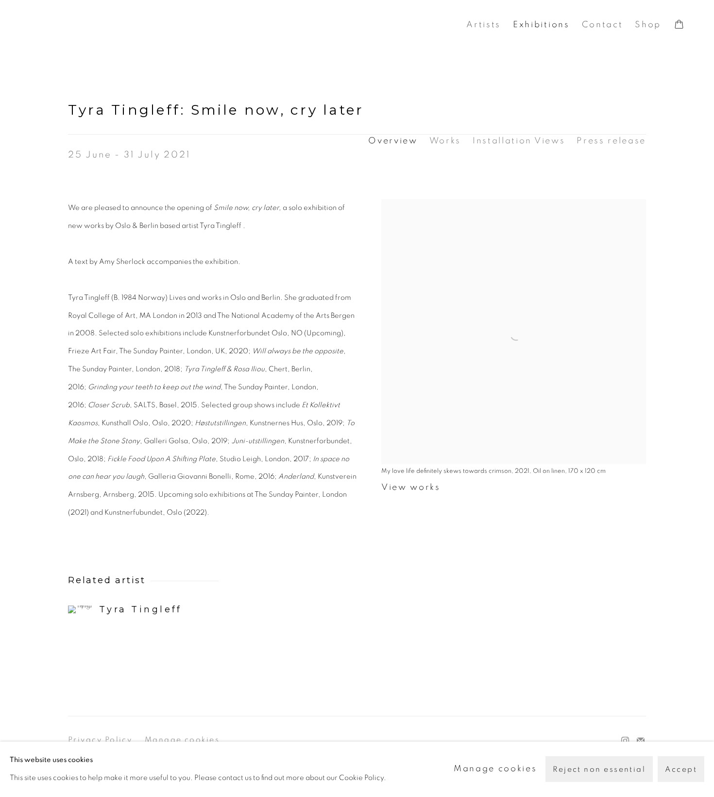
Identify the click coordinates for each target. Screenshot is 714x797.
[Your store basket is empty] (679, 25)
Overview (392, 141)
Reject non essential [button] (599, 770)
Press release (611, 141)
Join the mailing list (640, 741)
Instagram (625, 741)
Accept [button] (681, 770)
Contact (602, 24)
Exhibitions (541, 24)
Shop (648, 24)
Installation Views (519, 141)
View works (411, 487)
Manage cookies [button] (182, 740)
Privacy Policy (100, 740)
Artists (483, 24)
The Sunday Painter (121, 25)
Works (445, 141)
